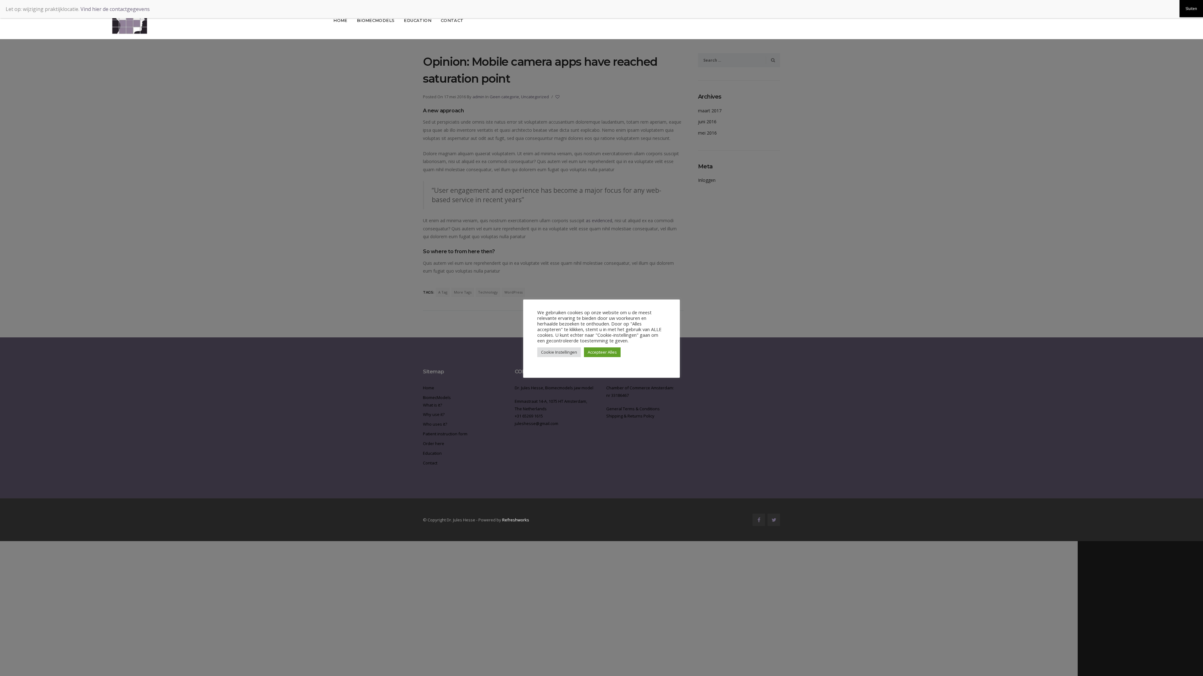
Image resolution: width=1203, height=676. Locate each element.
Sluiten (1191, 8)
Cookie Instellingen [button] (559, 352)
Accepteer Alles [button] (602, 352)
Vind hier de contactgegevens (115, 9)
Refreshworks (515, 520)
